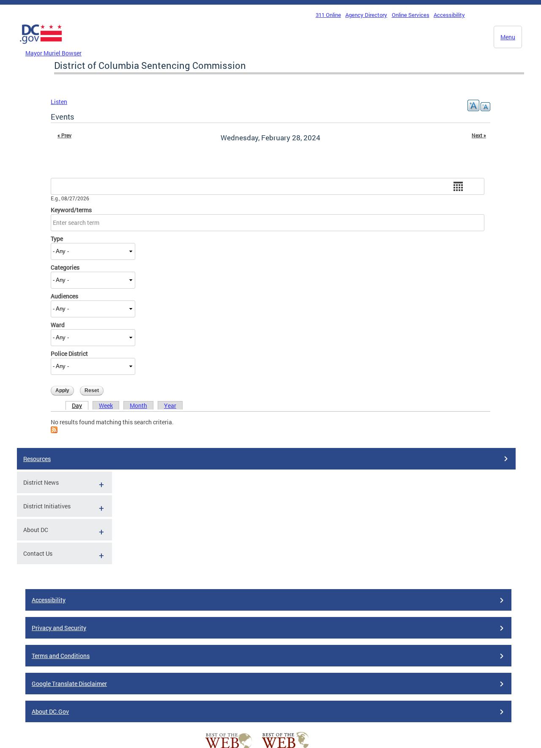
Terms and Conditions (61, 656)
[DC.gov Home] (41, 46)
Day (77, 405)
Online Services (410, 15)
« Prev (64, 135)
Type (57, 239)
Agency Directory (366, 15)
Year (170, 405)
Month (138, 405)
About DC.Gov (50, 711)
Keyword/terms (71, 210)
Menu (507, 37)
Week (106, 405)
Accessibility (449, 15)
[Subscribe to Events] (54, 431)
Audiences (64, 296)
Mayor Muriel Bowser (53, 53)
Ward (58, 325)
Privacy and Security (59, 628)
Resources (37, 459)
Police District (69, 353)
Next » (479, 135)
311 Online (328, 15)
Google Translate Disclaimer (69, 684)
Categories (65, 267)
